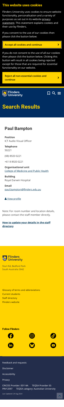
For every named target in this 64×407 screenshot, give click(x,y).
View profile (14, 198)
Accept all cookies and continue (23, 44)
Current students (11, 294)
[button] (48, 93)
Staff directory (9, 298)
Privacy (6, 379)
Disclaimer (7, 368)
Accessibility (8, 374)
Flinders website (10, 302)
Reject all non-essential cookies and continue (25, 77)
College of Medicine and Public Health (27, 171)
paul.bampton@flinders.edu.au (23, 189)
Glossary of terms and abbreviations (21, 289)
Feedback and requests (14, 362)
